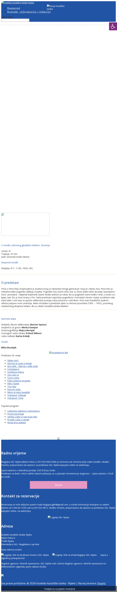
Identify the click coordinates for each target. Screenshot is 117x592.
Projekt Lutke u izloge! (18, 419)
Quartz (101, 583)
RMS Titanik (13, 383)
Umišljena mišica (15, 372)
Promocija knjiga (15, 413)
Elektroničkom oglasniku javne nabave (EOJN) (23, 566)
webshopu (84, 465)
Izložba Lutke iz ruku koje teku (22, 416)
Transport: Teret (15, 398)
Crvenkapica (13, 369)
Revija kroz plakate (16, 422)
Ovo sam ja (13, 374)
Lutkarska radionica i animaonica (23, 411)
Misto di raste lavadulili (18, 392)
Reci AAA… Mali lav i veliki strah (22, 366)
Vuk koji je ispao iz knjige (19, 363)
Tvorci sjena (13, 377)
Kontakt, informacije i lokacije (29, 12)
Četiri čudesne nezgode (18, 380)
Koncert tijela (13, 389)
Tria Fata (11, 386)
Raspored (13, 8)
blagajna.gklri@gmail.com (55, 504)
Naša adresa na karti (11, 549)
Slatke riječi (12, 360)
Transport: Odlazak (16, 395)
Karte (58, 485)
